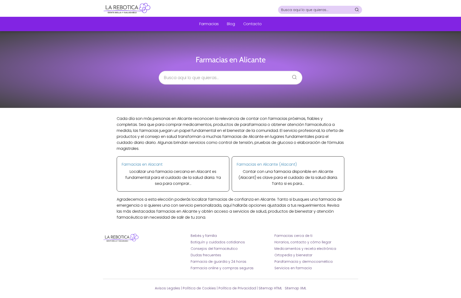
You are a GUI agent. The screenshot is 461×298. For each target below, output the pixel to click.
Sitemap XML (295, 288)
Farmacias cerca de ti (293, 235)
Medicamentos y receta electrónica (305, 248)
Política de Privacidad (237, 288)
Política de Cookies (199, 288)
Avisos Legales (167, 288)
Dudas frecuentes (206, 255)
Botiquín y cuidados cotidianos (218, 242)
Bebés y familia (204, 235)
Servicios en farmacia (293, 268)
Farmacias (209, 24)
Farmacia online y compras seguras (222, 268)
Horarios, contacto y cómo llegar (302, 242)
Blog (231, 24)
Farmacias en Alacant (142, 164)
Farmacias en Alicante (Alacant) (267, 164)
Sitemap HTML (270, 288)
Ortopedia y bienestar (293, 255)
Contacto (252, 24)
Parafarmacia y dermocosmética (303, 261)
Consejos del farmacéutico (214, 248)
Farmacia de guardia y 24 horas (218, 261)
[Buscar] (357, 9)
